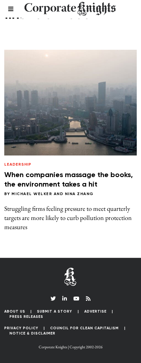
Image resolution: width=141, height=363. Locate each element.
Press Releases (26, 316)
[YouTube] (76, 298)
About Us (14, 311)
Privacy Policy (21, 328)
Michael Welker (31, 194)
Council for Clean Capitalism (84, 328)
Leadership (17, 165)
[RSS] (88, 298)
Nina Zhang (79, 194)
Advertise (95, 311)
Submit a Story (54, 311)
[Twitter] (53, 298)
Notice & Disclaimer (32, 333)
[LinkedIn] (65, 298)
